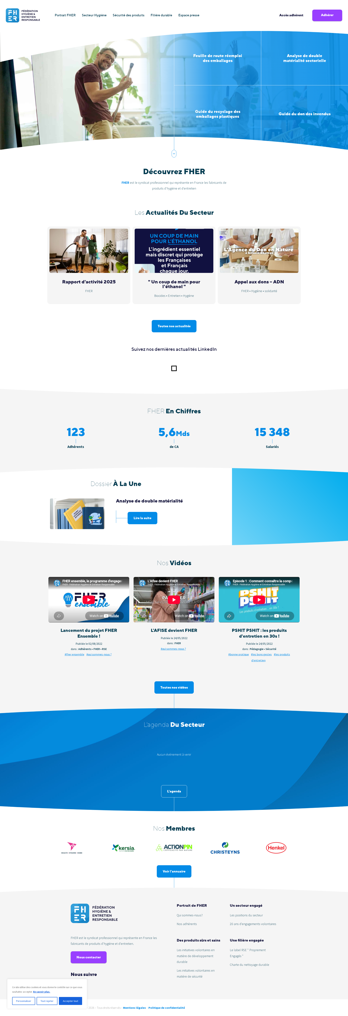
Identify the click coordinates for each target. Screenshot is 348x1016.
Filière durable (161, 15)
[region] (47, 994)
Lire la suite (142, 518)
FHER (125, 182)
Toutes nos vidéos (174, 687)
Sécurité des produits (128, 15)
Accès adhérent (291, 15)
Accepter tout (70, 1001)
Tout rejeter (47, 1001)
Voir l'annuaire (174, 871)
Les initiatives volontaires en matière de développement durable (196, 956)
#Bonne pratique (238, 654)
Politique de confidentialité (166, 1007)
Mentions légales (134, 1007)
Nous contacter (88, 957)
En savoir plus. (41, 991)
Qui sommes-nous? (190, 915)
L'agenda (174, 791)
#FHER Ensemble (74, 654)
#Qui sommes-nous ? (99, 654)
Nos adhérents (187, 924)
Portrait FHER (65, 15)
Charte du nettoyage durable (249, 965)
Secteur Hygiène (94, 15)
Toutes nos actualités (174, 326)
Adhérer (327, 15)
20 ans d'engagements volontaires (253, 924)
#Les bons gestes (261, 654)
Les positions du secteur (246, 915)
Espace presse (188, 15)
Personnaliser (23, 1001)
